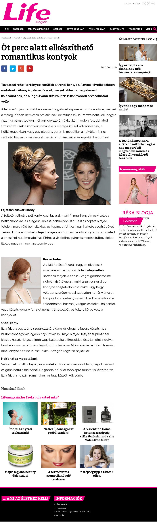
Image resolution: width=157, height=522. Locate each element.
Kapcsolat (60, 515)
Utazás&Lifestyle (38, 29)
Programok (135, 29)
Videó (149, 29)
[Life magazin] (27, 13)
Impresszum (61, 508)
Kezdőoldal (6, 38)
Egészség (18, 29)
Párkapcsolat (97, 29)
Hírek (6, 29)
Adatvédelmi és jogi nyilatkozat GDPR (73, 512)
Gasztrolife (117, 29)
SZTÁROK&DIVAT (75, 29)
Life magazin (61, 504)
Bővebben (131, 221)
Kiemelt (17, 38)
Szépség (57, 29)
